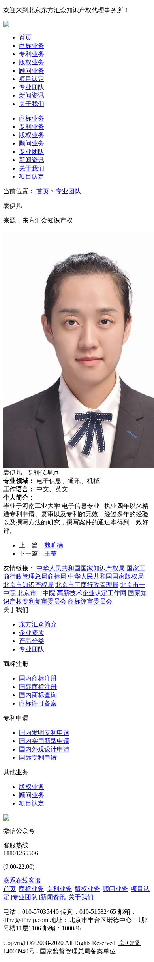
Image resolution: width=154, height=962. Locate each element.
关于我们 (31, 103)
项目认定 (31, 78)
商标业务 (31, 45)
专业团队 (31, 87)
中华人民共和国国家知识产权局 (80, 568)
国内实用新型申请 (44, 741)
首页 (25, 37)
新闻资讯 (31, 95)
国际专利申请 (38, 757)
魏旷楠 (53, 545)
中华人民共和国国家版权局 (106, 576)
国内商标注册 (38, 678)
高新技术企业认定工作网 (91, 593)
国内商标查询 (38, 695)
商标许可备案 (38, 703)
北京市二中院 (36, 593)
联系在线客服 (22, 880)
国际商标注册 (38, 686)
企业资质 (31, 632)
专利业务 (31, 54)
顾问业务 (31, 70)
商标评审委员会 (90, 601)
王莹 (50, 553)
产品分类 (31, 641)
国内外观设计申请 (44, 749)
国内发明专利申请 (44, 732)
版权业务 (31, 62)
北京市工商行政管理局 (86, 584)
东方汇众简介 (38, 624)
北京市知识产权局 (28, 584)
